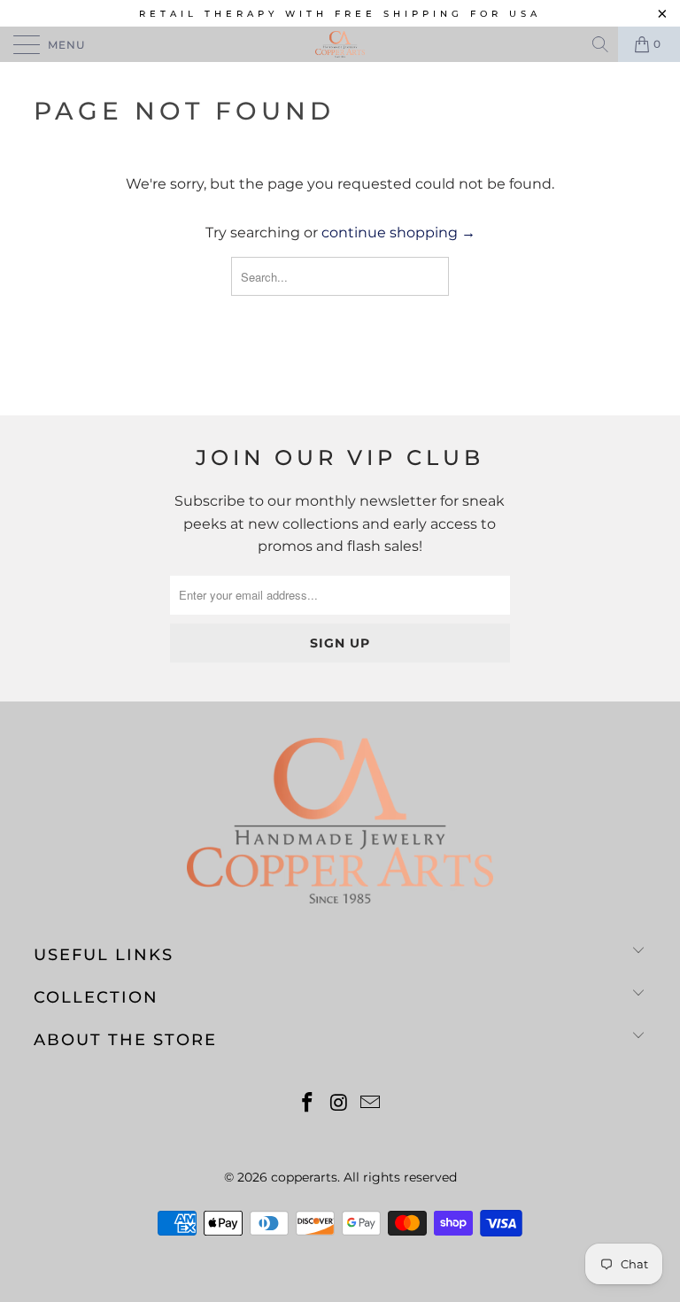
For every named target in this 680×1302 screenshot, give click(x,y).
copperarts (304, 1177)
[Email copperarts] (371, 1104)
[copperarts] (340, 44)
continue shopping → (398, 232)
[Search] (602, 44)
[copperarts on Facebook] (307, 1104)
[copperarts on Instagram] (339, 1104)
